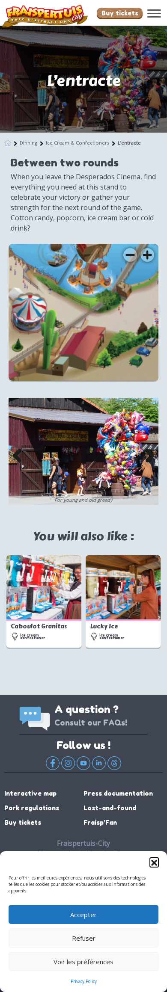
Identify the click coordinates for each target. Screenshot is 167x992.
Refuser (83, 938)
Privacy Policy (84, 981)
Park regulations (31, 807)
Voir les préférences (83, 961)
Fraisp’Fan (100, 822)
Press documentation (118, 793)
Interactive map (30, 793)
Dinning (28, 142)
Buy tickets (119, 13)
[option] (83, 451)
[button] (154, 862)
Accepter (83, 914)
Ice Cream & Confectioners (77, 142)
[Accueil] (7, 142)
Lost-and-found (110, 807)
